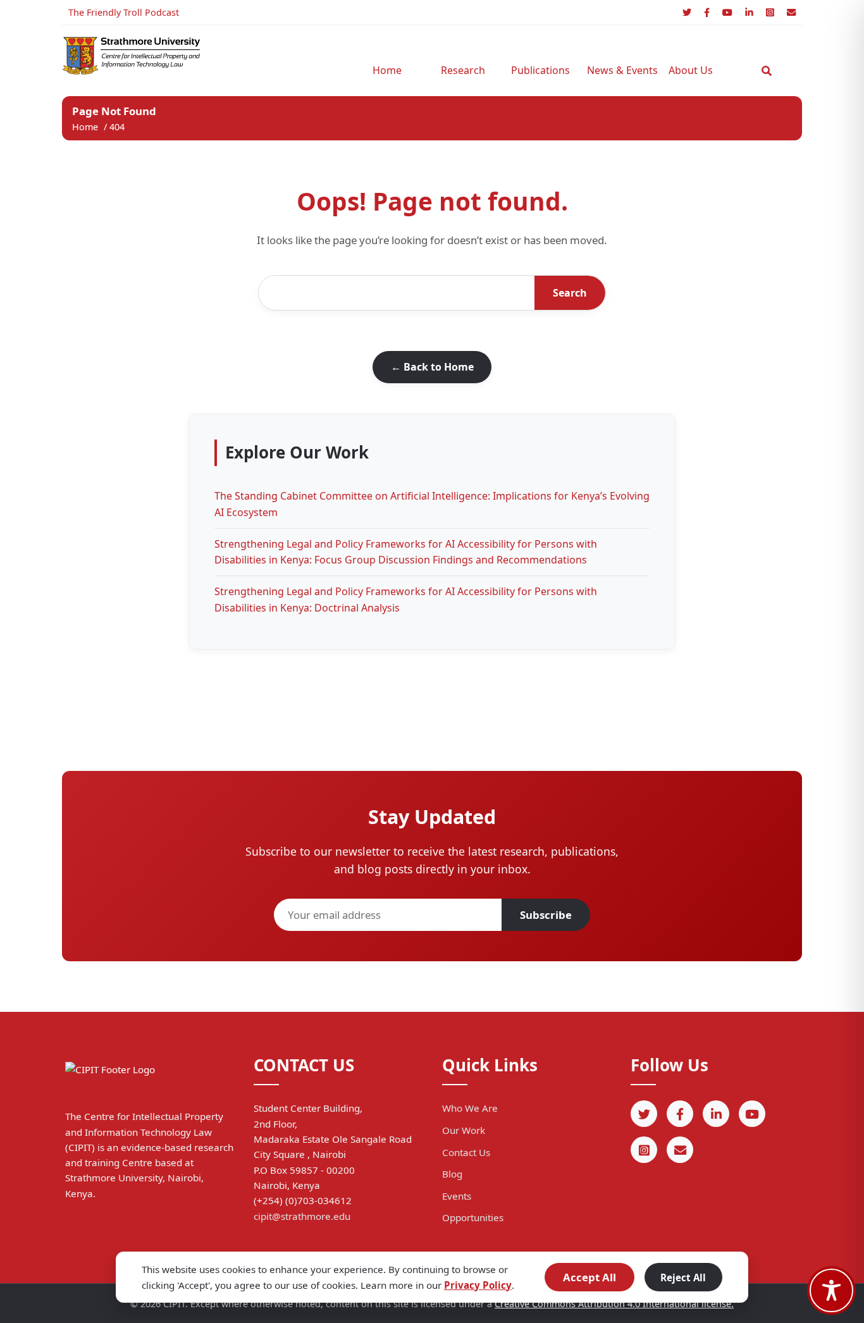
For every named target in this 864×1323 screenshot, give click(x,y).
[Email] (791, 12)
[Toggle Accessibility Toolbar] (831, 1290)
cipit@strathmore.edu (302, 1216)
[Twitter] (686, 12)
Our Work (463, 1130)
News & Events (618, 70)
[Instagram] (770, 12)
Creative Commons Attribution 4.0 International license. (614, 1304)
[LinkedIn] (749, 12)
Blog (452, 1173)
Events (456, 1196)
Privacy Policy (478, 1285)
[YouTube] (727, 12)
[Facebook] (707, 12)
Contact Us (466, 1152)
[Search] (766, 70)
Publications (540, 70)
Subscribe (546, 915)
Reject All (683, 1277)
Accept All (589, 1277)
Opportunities (472, 1217)
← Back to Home (432, 367)
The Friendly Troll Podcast (123, 12)
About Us (691, 70)
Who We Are (470, 1108)
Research (463, 70)
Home (387, 70)
